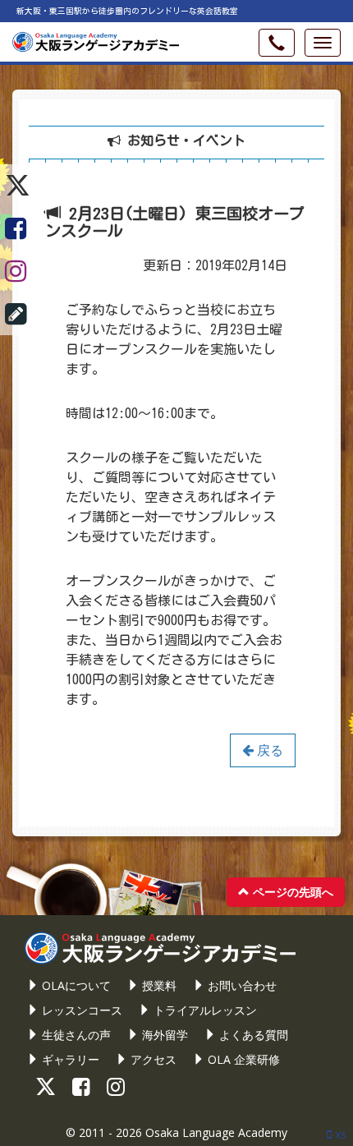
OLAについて (75, 985)
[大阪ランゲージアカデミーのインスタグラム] (17, 271)
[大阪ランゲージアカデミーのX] (17, 185)
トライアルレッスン (203, 1010)
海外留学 (163, 1034)
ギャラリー (69, 1059)
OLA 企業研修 (242, 1059)
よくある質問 (252, 1034)
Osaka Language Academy (216, 1132)
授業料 (157, 985)
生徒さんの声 (75, 1034)
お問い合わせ (240, 985)
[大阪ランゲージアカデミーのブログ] (17, 313)
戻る (268, 750)
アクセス (151, 1059)
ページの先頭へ (291, 892)
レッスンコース (80, 1010)
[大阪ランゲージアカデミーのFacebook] (17, 228)
